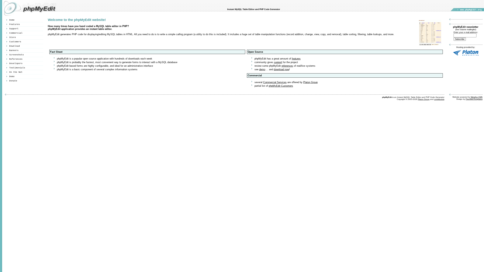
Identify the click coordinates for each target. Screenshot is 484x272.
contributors (439, 99)
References (15, 59)
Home (12, 20)
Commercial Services (275, 82)
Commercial (15, 33)
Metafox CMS (476, 97)
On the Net (15, 72)
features (296, 58)
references (287, 65)
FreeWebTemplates (474, 99)
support (278, 62)
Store (12, 37)
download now (281, 69)
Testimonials (17, 68)
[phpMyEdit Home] (28, 15)
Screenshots (16, 55)
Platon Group (310, 82)
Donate (13, 81)
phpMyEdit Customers (281, 85)
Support (14, 29)
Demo (12, 76)
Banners (14, 50)
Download (14, 46)
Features (14, 24)
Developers (15, 63)
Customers (15, 42)
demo (262, 69)
